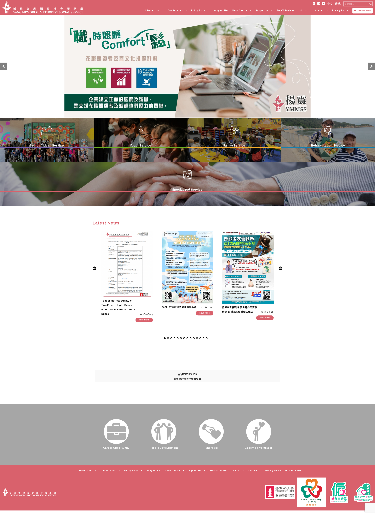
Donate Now (364, 11)
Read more (144, 320)
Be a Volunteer (285, 10)
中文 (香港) (334, 3)
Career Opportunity (116, 447)
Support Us (262, 10)
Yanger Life (221, 10)
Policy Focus (198, 10)
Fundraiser (211, 447)
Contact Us (321, 10)
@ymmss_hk (187, 374)
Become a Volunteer (258, 447)
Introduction (152, 10)
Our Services (175, 10)
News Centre (239, 10)
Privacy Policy (340, 10)
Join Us (302, 10)
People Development (164, 447)
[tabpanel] (127, 276)
